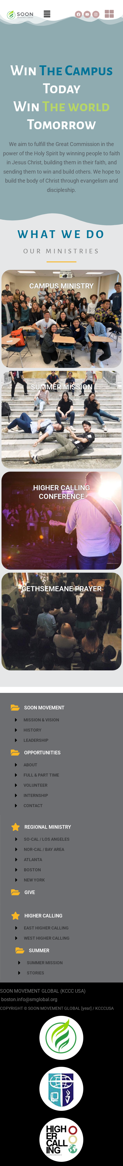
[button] (47, 14)
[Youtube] (87, 14)
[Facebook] (78, 14)
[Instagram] (95, 14)
